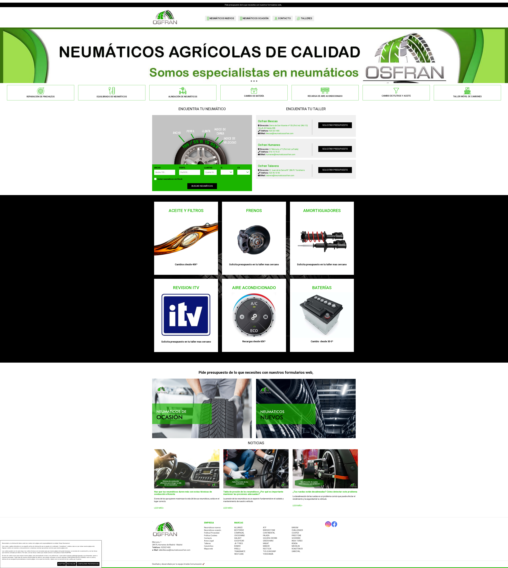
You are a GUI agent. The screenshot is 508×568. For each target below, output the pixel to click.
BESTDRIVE (239, 530)
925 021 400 (274, 131)
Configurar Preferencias (88, 564)
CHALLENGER (297, 530)
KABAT (266, 543)
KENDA (295, 543)
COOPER (295, 533)
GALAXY (237, 538)
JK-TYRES (238, 543)
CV (238, 168)
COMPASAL (239, 533)
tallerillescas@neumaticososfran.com (174, 550)
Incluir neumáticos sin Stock (169, 179)
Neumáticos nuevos (221, 18)
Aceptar (61, 564)
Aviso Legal (209, 541)
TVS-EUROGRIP (269, 551)
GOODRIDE (296, 538)
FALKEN (266, 535)
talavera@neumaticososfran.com (280, 175)
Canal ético (208, 546)
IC (222, 168)
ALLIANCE (238, 527)
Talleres (306, 18)
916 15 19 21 (274, 152)
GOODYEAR (239, 541)
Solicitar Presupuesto (335, 125)
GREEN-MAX (268, 541)
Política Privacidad (211, 533)
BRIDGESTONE (269, 530)
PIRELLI (237, 549)
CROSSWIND (239, 535)
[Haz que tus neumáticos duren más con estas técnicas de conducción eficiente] (186, 469)
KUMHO (237, 546)
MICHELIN (296, 546)
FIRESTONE (296, 535)
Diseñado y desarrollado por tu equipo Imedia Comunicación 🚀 (178, 564)
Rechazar (71, 564)
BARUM (295, 527)
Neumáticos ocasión (255, 18)
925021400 (166, 547)
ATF (264, 527)
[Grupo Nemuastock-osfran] (165, 17)
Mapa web (208, 549)
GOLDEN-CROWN (270, 538)
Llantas (208, 168)
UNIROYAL (296, 551)
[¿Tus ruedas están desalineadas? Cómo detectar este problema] (325, 469)
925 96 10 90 (274, 173)
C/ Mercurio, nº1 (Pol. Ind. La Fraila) (283, 149)
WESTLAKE (239, 554)
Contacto (284, 18)
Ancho (157, 168)
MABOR (266, 546)
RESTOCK (267, 549)
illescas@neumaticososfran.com (279, 133)
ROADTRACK (297, 549)
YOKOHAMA (268, 554)
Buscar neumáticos (202, 186)
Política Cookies (210, 535)
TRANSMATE (239, 551)
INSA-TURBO (297, 541)
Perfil (182, 168)
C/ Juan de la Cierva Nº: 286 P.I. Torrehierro (287, 170)
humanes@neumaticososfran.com (280, 154)
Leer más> (159, 508)
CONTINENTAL (269, 533)
